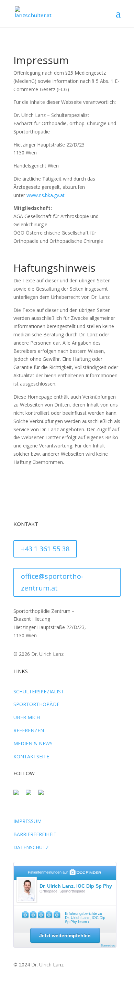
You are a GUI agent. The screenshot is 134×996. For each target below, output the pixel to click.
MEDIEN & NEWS (33, 743)
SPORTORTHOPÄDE (36, 704)
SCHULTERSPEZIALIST (38, 691)
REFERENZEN (28, 730)
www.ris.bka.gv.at (45, 195)
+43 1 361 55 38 (45, 548)
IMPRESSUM (27, 821)
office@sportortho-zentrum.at (52, 582)
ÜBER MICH (26, 717)
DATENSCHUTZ (31, 847)
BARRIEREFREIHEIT (35, 834)
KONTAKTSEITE (31, 756)
